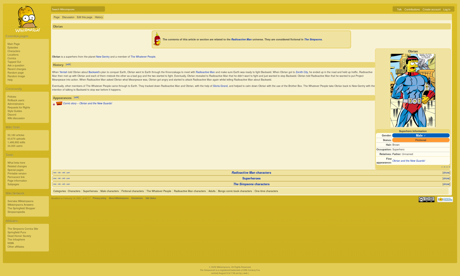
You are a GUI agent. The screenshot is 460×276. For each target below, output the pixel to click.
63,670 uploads (16, 138)
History (99, 17)
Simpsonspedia (16, 212)
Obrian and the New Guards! (408, 160)
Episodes (13, 47)
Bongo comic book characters (235, 191)
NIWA (11, 243)
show (446, 172)
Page (57, 17)
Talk (399, 9)
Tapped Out (14, 62)
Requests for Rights (19, 107)
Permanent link (16, 177)
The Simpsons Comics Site (23, 228)
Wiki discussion (16, 118)
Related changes (17, 166)
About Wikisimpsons (119, 198)
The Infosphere (16, 239)
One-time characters (266, 191)
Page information (17, 180)
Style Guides (15, 111)
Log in (446, 9)
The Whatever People (143, 56)
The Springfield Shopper (21, 208)
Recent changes (17, 69)
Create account (432, 9)
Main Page (14, 44)
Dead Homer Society (19, 236)
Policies (12, 96)
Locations (13, 54)
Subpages (13, 184)
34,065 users (15, 146)
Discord (12, 114)
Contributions (412, 9)
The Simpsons (313, 39)
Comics (12, 58)
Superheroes (251, 178)
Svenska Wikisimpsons (20, 201)
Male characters (109, 191)
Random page (16, 72)
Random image (16, 76)
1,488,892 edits (16, 142)
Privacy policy (99, 198)
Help (10, 79)
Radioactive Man (241, 39)
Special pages (16, 170)
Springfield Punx (17, 232)
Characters (14, 51)
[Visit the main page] (27, 27)
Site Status (151, 198)
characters (251, 172)
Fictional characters (132, 191)
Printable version (17, 173)
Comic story (70, 103)
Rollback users (16, 100)
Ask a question (16, 65)
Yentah (63, 72)
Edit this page (84, 17)
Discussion (68, 17)
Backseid (94, 72)
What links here (16, 162)
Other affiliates (16, 246)
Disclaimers (137, 198)
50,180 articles (16, 135)
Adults (211, 191)
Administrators (16, 104)
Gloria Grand (220, 86)
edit (68, 64)
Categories (59, 191)
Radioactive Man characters (190, 191)
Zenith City (302, 72)
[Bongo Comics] (59, 104)
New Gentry (103, 56)
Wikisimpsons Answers (20, 204)
